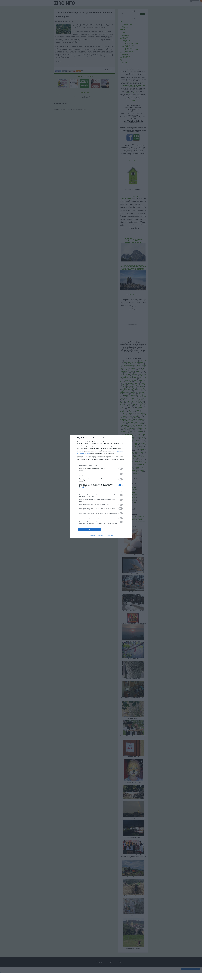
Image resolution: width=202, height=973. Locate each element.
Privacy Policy (110, 535)
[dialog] (101, 486)
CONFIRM (90, 529)
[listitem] (101, 465)
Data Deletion (92, 535)
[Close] (128, 438)
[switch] (121, 469)
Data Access (101, 535)
